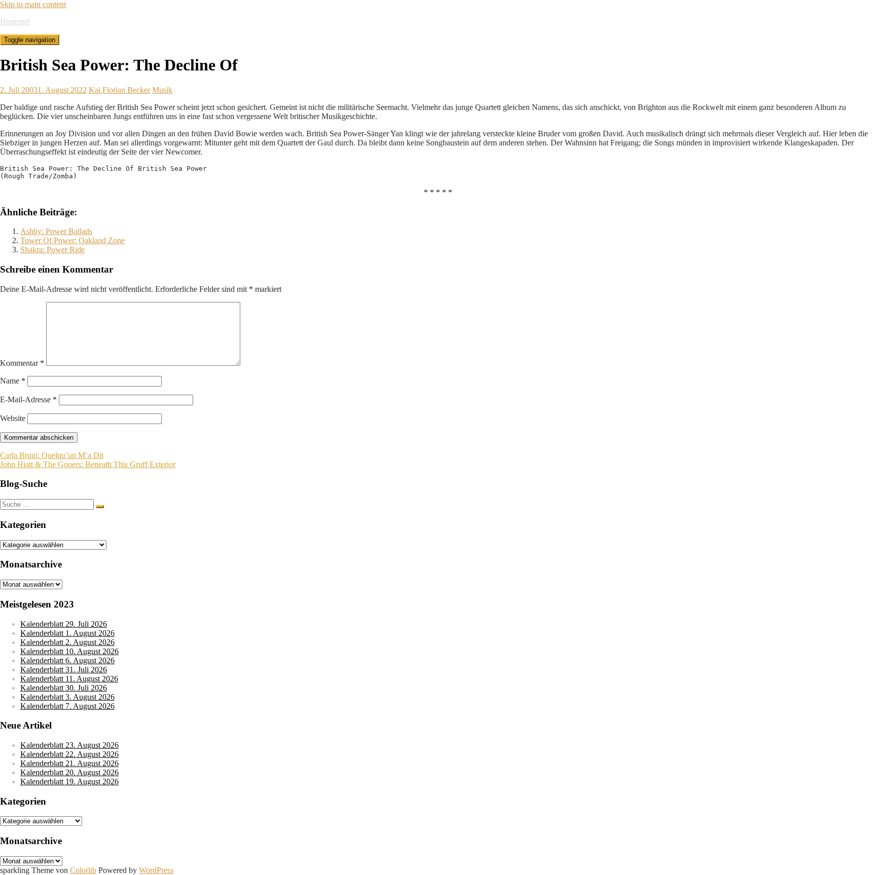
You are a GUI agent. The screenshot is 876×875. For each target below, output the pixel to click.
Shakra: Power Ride (52, 249)
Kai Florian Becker (119, 90)
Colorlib (83, 870)
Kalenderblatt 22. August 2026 (69, 754)
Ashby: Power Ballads (56, 231)
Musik (162, 90)
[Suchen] (100, 506)
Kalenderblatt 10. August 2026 (69, 651)
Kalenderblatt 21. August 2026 (69, 763)
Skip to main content (33, 4)
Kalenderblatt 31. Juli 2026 (63, 669)
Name (12, 380)
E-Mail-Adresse (28, 399)
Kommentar (22, 363)
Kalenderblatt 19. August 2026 (69, 781)
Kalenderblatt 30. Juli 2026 (63, 687)
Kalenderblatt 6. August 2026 (67, 660)
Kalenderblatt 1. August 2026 (67, 633)
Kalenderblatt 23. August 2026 (69, 745)
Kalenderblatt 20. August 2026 (69, 772)
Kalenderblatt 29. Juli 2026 (63, 624)
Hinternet (15, 21)
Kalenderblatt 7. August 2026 (67, 706)
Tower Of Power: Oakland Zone (72, 240)
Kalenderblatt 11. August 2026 (69, 678)
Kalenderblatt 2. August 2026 (67, 642)
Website (12, 418)
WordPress (156, 870)
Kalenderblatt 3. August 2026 (67, 697)
